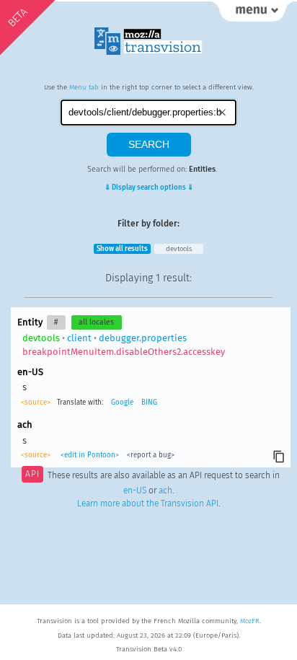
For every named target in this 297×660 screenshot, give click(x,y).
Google (122, 402)
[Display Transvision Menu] (252, 14)
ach (165, 490)
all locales (96, 322)
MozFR (250, 621)
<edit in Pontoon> (90, 455)
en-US (134, 490)
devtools (179, 249)
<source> (35, 402)
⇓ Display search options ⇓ (149, 187)
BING (149, 402)
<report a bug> (150, 455)
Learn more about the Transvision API (147, 503)
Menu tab (84, 87)
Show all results (122, 249)
